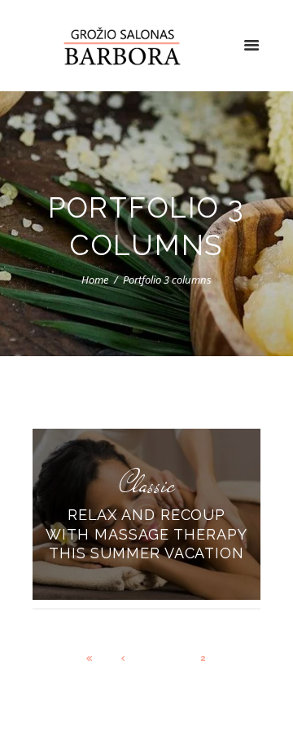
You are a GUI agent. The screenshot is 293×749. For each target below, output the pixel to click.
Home (94, 279)
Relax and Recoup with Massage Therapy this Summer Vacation (146, 534)
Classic (147, 485)
